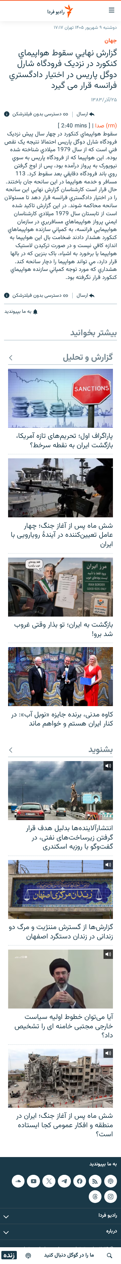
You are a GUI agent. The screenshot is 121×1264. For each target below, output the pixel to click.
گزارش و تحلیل (88, 358)
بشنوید (100, 750)
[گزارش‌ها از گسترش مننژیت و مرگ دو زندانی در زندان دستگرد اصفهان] (60, 889)
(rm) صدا (106, 126)
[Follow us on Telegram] (64, 1180)
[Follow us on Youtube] (33, 1180)
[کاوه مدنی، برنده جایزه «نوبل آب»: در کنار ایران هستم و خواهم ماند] (60, 676)
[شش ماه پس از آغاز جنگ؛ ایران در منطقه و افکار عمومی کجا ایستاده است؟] (60, 1078)
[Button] (85, 114)
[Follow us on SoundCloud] (18, 1180)
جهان (111, 41)
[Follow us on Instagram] (110, 1196)
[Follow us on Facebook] (79, 1180)
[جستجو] (109, 1255)
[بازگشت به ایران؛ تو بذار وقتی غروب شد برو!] (60, 587)
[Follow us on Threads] (95, 1196)
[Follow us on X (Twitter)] (48, 1180)
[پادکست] (28, 1255)
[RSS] (95, 1180)
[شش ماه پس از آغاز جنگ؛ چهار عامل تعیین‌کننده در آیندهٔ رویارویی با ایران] (60, 487)
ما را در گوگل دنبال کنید (69, 1255)
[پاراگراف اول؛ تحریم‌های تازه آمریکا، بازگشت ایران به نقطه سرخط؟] (60, 398)
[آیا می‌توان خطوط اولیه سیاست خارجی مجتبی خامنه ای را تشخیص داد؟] (60, 979)
